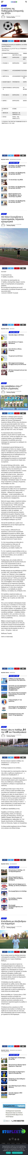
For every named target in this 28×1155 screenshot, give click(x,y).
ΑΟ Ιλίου (12, 328)
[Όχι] (26, 1149)
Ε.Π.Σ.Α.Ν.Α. (24, 1143)
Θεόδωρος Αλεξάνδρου (16, 1050)
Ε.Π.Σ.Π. (13, 1143)
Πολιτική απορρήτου (17, 1152)
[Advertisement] (14, 140)
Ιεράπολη (12, 672)
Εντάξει (8, 1152)
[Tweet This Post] (11, 41)
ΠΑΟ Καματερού (5, 1051)
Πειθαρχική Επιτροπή (15, 159)
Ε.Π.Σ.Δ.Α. (18, 1143)
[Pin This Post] (17, 41)
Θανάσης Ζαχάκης (11, 17)
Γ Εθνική (3, 1143)
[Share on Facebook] (4, 41)
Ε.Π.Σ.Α (8, 1143)
